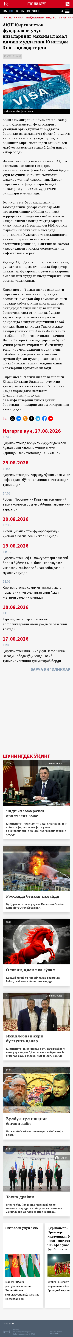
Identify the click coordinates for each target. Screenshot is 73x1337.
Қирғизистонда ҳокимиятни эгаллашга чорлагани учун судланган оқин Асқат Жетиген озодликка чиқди (32, 592)
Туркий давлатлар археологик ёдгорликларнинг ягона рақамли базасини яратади (35, 624)
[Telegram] (37, 418)
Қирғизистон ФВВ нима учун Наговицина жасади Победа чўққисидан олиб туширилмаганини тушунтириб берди (34, 656)
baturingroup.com (20, 1334)
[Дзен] (31, 418)
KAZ (5, 11)
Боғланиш (9, 1323)
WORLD (35, 11)
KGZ (11, 11)
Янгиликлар (14, 17)
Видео (51, 17)
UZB (28, 11)
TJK (16, 11)
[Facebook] (44, 418)
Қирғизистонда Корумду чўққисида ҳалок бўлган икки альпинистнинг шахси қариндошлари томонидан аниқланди (34, 448)
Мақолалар (35, 17)
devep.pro (54, 1333)
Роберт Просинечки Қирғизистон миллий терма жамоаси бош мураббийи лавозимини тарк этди (36, 504)
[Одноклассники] (25, 418)
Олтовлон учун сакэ (21, 1228)
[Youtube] (50, 418)
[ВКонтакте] (18, 418)
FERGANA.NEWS (36, 4)
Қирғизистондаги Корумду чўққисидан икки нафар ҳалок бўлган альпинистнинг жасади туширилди (36, 480)
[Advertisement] (36, 713)
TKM (22, 11)
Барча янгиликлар (50, 669)
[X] (12, 418)
